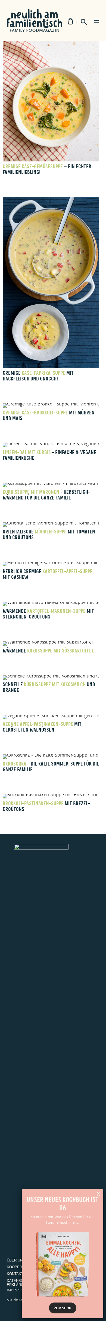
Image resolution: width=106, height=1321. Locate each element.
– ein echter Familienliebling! (47, 169)
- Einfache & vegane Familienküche (49, 455)
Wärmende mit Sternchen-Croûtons (48, 614)
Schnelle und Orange (49, 687)
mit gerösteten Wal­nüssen (42, 727)
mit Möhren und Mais (49, 415)
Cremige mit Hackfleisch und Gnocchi (38, 376)
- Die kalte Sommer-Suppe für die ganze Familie (51, 766)
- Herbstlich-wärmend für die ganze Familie (46, 495)
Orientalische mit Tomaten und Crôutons (49, 534)
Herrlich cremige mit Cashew (47, 574)
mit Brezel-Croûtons (46, 806)
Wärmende (48, 650)
